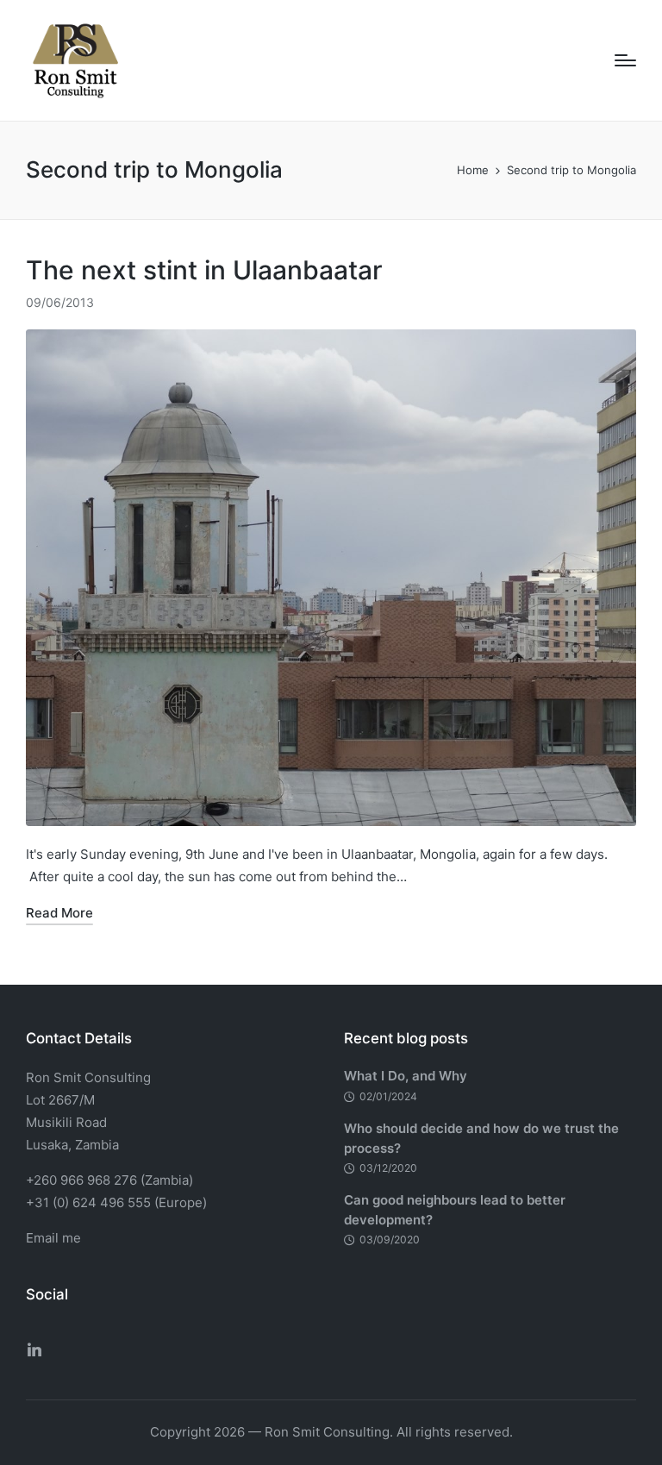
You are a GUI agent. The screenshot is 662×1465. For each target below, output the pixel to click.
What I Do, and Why (405, 1075)
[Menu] (625, 60)
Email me (53, 1238)
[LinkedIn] (34, 1349)
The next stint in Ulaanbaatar (204, 269)
